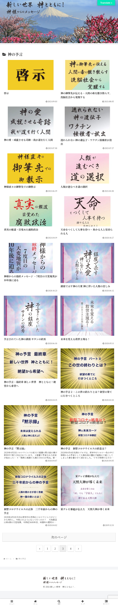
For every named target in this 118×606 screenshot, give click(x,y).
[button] (109, 472)
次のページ (59, 537)
